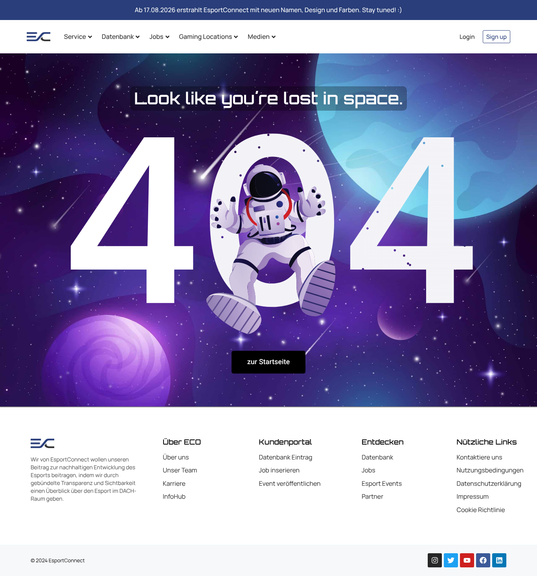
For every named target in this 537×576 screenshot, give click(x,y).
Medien (258, 36)
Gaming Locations (205, 36)
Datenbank (118, 36)
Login (467, 37)
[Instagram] (435, 560)
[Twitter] (451, 560)
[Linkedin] (499, 560)
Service (75, 36)
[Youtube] (467, 560)
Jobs (156, 36)
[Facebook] (483, 560)
